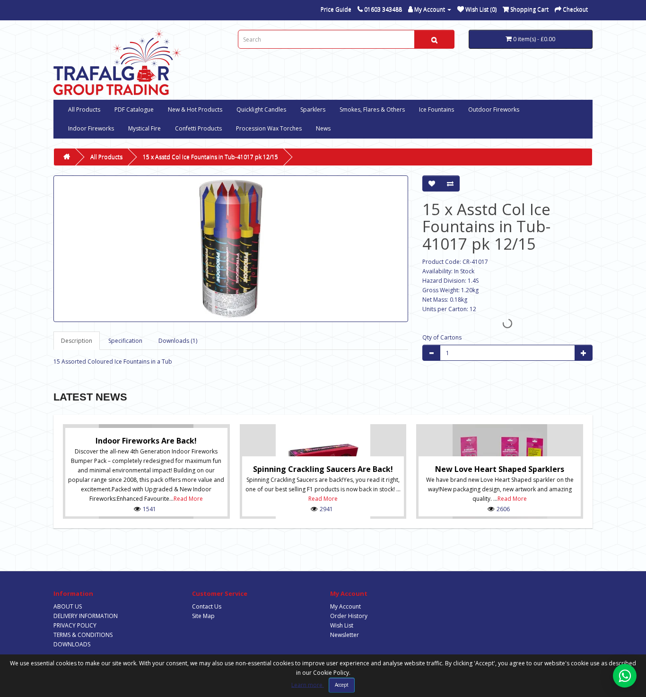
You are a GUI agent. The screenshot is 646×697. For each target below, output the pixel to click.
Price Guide (336, 9)
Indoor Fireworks (91, 128)
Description (76, 341)
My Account (345, 606)
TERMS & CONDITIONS (83, 635)
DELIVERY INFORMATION (85, 616)
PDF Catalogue (134, 109)
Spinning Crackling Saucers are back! (323, 469)
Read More (188, 499)
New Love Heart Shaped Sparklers (499, 469)
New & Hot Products (195, 109)
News (323, 128)
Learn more (307, 684)
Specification (125, 341)
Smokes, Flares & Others (372, 109)
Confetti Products (198, 128)
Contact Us (206, 606)
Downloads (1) (177, 341)
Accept (342, 684)
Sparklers (312, 109)
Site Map (203, 616)
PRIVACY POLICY (74, 625)
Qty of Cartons (442, 337)
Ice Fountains (436, 109)
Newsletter (344, 635)
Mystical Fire (144, 128)
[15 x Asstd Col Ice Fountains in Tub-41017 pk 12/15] (230, 248)
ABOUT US (67, 606)
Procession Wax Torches (269, 128)
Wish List (341, 625)
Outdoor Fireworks (493, 109)
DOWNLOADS (71, 644)
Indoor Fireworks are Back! (146, 441)
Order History (348, 616)
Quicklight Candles (261, 109)
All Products (84, 109)
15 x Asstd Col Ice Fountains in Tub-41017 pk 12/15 (210, 157)
